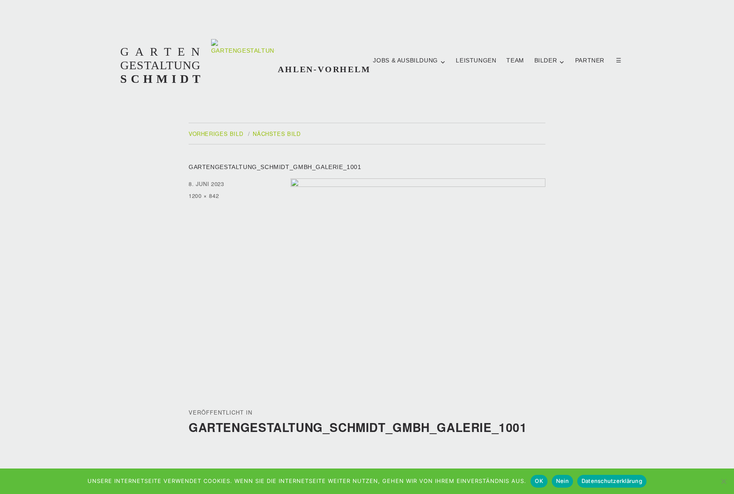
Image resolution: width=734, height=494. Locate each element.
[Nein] (723, 481)
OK (539, 480)
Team (515, 60)
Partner (590, 60)
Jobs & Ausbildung (405, 60)
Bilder (545, 60)
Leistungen (476, 60)
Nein (562, 480)
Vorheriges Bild (216, 134)
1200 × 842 (204, 196)
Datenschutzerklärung (612, 480)
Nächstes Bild (276, 134)
